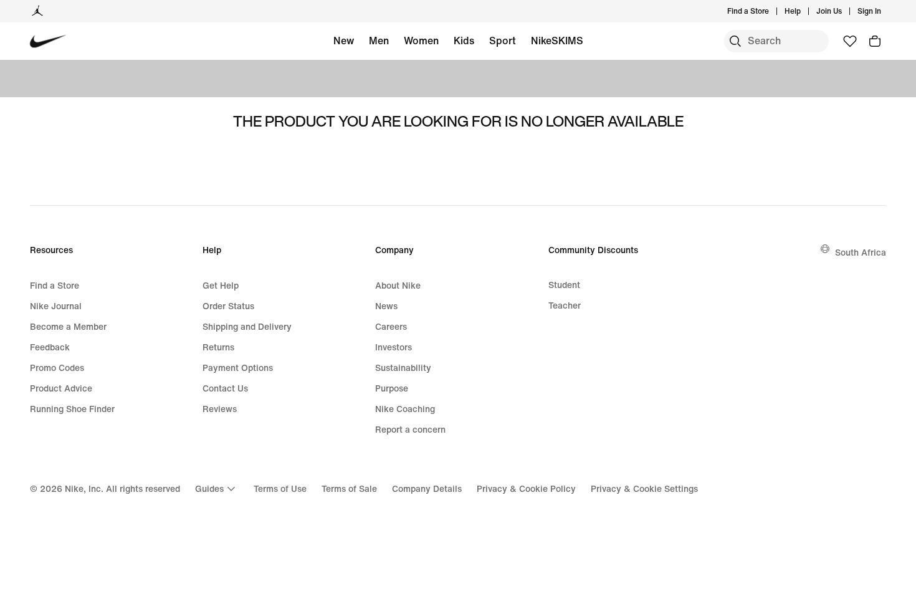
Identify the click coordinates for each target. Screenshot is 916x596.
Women (421, 40)
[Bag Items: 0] (875, 41)
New (343, 40)
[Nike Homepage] (48, 41)
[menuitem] (804, 11)
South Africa (860, 252)
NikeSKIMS (557, 40)
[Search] (735, 41)
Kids (464, 40)
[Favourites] (850, 41)
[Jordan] (37, 11)
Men (379, 40)
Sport (502, 40)
